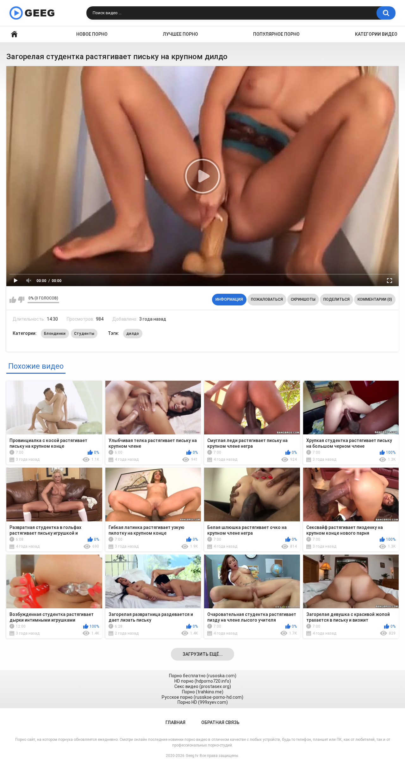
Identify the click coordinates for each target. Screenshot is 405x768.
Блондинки (55, 333)
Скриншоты (303, 299)
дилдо (132, 333)
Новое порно (92, 34)
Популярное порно (276, 34)
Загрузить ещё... (203, 654)
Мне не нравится (21, 300)
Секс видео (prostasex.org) (202, 686)
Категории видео (376, 34)
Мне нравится (12, 300)
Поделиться (336, 299)
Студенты (84, 333)
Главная (14, 34)
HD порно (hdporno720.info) (202, 681)
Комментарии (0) (375, 299)
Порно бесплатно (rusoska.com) (202, 675)
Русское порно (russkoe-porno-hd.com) (202, 697)
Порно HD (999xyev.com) (203, 702)
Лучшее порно (180, 34)
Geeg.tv (192, 755)
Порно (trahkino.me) (202, 691)
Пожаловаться (267, 299)
